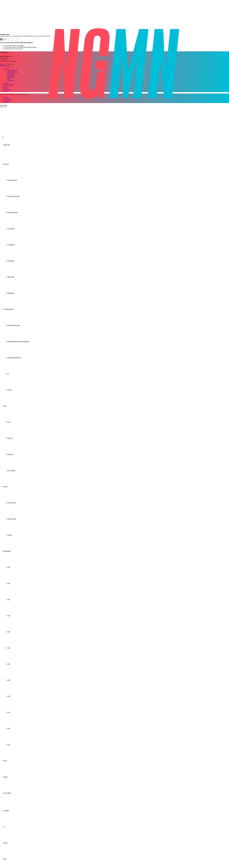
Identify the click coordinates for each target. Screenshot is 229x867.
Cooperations (11, 75)
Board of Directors (12, 72)
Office (9, 78)
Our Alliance (10, 73)
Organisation (10, 77)
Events (5, 88)
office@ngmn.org (5, 66)
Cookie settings (3, 107)
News (5, 86)
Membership (10, 80)
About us (6, 69)
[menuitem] (116, 228)
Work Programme (9, 85)
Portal (5, 91)
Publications (7, 89)
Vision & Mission (12, 70)
